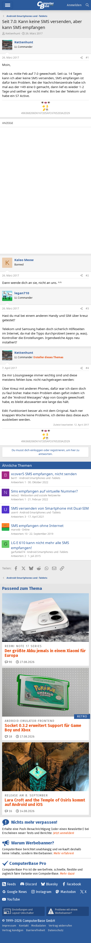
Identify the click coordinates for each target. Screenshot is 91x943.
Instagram (43, 892)
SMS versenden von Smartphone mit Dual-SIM (50, 508)
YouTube (13, 899)
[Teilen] (81, 57)
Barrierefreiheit (35, 930)
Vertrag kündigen (12, 930)
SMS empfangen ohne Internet (37, 525)
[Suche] (87, 5)
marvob (15, 529)
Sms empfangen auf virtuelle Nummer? (44, 491)
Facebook (74, 884)
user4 (14, 512)
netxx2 (15, 495)
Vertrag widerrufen (60, 925)
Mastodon (68, 892)
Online (26, 529)
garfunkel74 (18, 552)
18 (10, 736)
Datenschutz (55, 930)
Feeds (11, 884)
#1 (87, 57)
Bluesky (52, 884)
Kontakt (24, 925)
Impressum (9, 925)
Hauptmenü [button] (7, 5)
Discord (31, 884)
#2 (87, 275)
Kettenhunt (13, 33)
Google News (17, 892)
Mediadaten (38, 925)
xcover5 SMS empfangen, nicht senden (44, 473)
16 (10, 811)
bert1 (14, 478)
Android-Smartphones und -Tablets (39, 478)
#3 (87, 308)
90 (10, 662)
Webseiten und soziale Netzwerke (41, 495)
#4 (87, 368)
